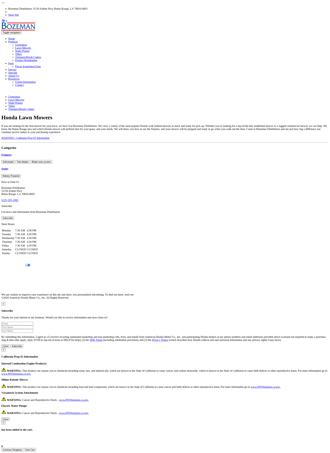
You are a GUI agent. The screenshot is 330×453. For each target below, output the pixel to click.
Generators (21, 44)
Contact (19, 85)
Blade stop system (41, 162)
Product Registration (26, 60)
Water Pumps (22, 51)
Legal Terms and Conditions (16, 271)
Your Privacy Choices (13, 265)
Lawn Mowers (23, 47)
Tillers (18, 54)
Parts (11, 63)
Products (13, 41)
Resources (13, 78)
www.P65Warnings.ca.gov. (16, 373)
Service (12, 69)
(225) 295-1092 (16, 11)
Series (4, 168)
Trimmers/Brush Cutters (28, 57)
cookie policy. (141, 294)
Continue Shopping (12, 450)
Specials (12, 72)
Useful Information (25, 81)
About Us (13, 75)
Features (6, 154)
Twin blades (23, 162)
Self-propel (8, 162)
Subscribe (8, 218)
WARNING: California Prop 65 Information (25, 138)
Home (11, 38)
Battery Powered (11, 176)
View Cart (30, 450)
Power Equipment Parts (28, 66)
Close (5, 346)
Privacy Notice (9, 259)
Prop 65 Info (8, 282)
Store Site (13, 14)
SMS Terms (7, 277)
